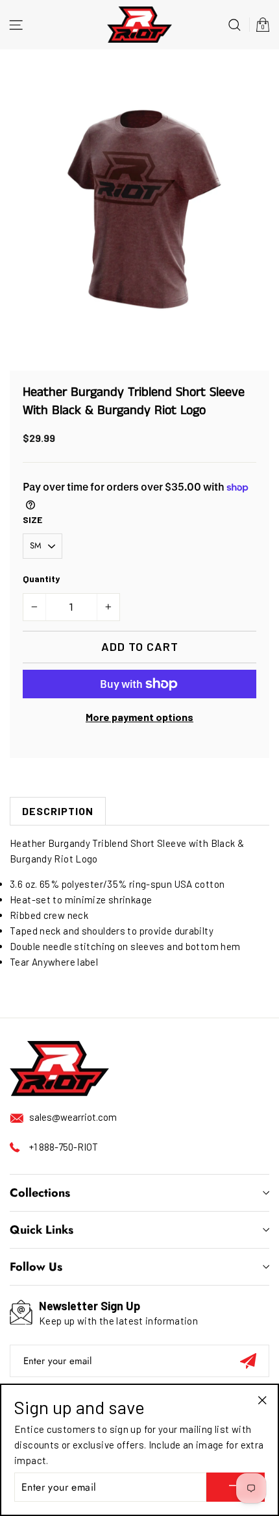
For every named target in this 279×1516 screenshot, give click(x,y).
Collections (40, 1192)
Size (32, 519)
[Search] (234, 24)
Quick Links (41, 1229)
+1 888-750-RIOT (63, 1147)
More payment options (139, 717)
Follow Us (36, 1266)
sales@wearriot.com (73, 1117)
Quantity (41, 578)
